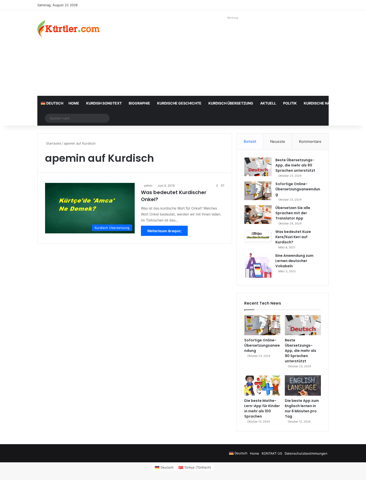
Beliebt (250, 141)
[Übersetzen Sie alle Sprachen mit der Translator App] (258, 214)
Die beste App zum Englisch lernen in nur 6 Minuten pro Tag (302, 408)
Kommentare (310, 141)
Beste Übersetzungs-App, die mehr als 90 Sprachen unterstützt (295, 165)
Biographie (139, 103)
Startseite (53, 143)
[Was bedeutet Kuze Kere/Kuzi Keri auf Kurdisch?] (258, 237)
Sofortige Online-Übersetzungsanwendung (297, 189)
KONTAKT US (272, 453)
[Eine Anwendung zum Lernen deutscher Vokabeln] (258, 265)
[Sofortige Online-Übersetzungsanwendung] (258, 190)
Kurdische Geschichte (179, 103)
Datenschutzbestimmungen (306, 453)
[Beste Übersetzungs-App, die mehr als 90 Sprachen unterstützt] (258, 167)
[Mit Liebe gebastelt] (68, 28)
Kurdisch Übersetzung (230, 103)
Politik (290, 103)
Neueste (277, 141)
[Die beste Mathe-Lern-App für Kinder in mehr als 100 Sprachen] (262, 385)
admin (148, 185)
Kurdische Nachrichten (327, 103)
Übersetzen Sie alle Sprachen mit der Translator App (292, 213)
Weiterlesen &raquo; (164, 231)
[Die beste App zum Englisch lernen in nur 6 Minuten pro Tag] (303, 385)
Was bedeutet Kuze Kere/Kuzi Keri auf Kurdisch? (293, 237)
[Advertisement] (233, 56)
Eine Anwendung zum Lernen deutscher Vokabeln (294, 260)
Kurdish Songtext (104, 103)
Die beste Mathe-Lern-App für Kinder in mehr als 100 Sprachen (262, 408)
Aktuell (268, 103)
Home (73, 103)
